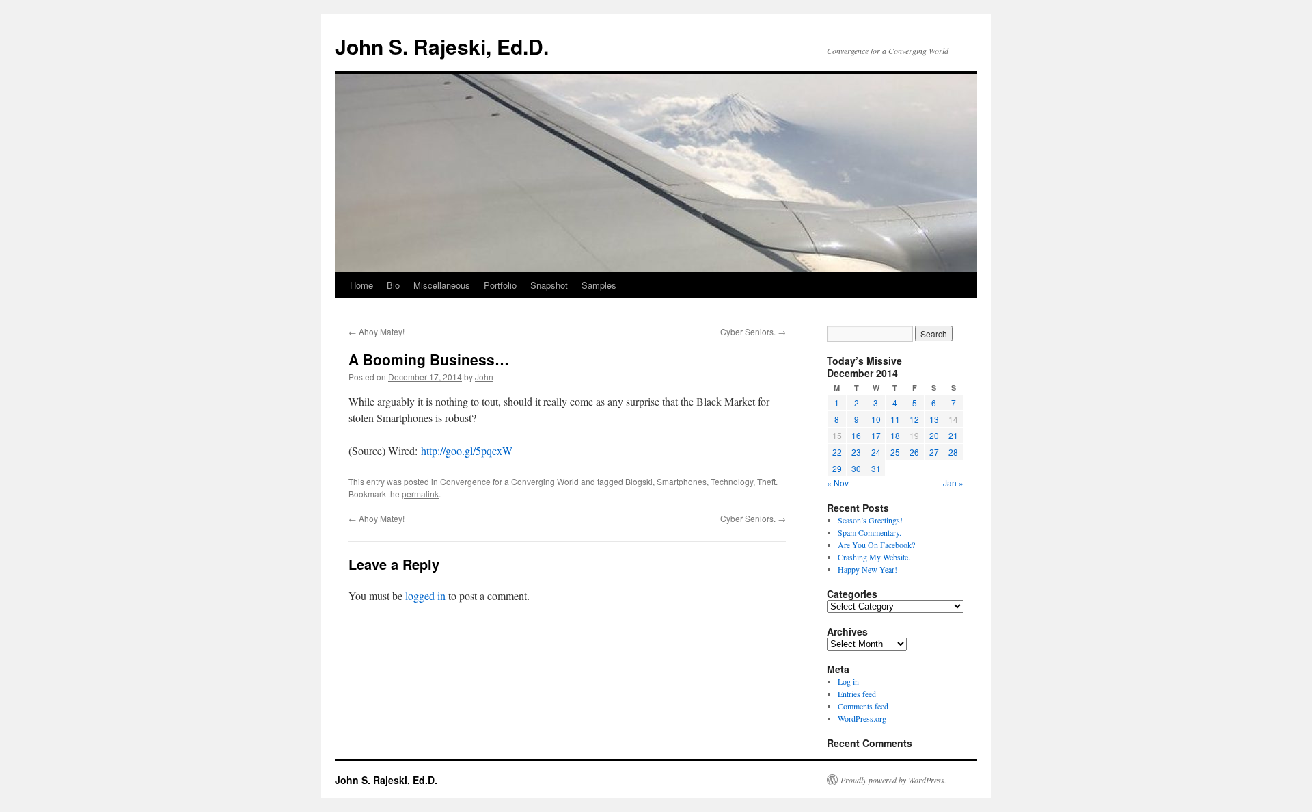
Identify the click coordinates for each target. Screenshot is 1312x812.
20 (934, 435)
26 (914, 452)
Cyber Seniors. (753, 331)
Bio (393, 284)
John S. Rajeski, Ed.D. (442, 46)
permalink (420, 493)
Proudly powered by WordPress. (893, 779)
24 (876, 452)
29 (837, 468)
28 (953, 452)
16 (856, 435)
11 (895, 419)
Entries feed (857, 693)
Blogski (639, 481)
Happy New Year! (867, 569)
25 (895, 452)
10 (876, 419)
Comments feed (863, 705)
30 (856, 468)
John (484, 376)
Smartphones (682, 481)
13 (934, 419)
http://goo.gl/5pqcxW (466, 450)
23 (856, 452)
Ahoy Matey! (376, 331)
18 (895, 435)
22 (837, 452)
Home (361, 284)
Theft (766, 481)
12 (914, 419)
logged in (425, 595)
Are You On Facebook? (876, 544)
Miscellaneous (441, 284)
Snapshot (549, 284)
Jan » (953, 482)
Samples (599, 284)
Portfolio (500, 284)
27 (934, 452)
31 (876, 468)
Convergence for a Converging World (509, 481)
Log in (848, 681)
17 (876, 435)
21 (953, 435)
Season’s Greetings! (870, 519)
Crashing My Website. (874, 556)
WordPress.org (862, 718)
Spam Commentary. (869, 532)
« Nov (838, 482)
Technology (732, 481)
